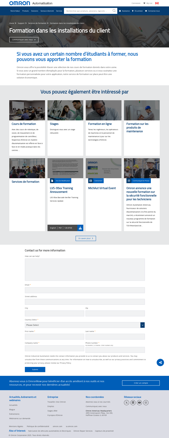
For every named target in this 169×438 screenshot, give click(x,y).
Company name (32, 343)
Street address (31, 296)
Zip (86, 308)
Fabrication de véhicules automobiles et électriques (49, 431)
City (26, 308)
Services (59, 11)
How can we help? (32, 256)
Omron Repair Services (83, 431)
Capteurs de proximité (104, 431)
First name (30, 331)
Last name (90, 331)
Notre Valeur (15, 11)
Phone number (92, 343)
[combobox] (90, 10)
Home (11, 23)
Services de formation (37, 23)
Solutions (34, 11)
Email (28, 285)
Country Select (31, 320)
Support (21, 23)
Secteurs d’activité (47, 11)
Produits (25, 11)
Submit (31, 369)
